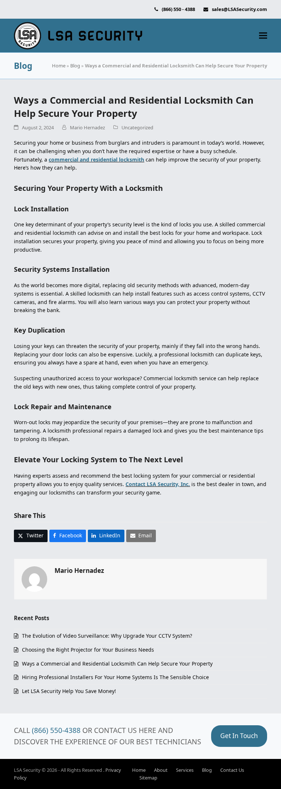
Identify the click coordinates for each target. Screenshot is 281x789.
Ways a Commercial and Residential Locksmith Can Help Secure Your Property (117, 663)
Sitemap (148, 777)
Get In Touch (239, 735)
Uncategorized (137, 127)
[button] (263, 36)
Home (58, 65)
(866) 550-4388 (56, 730)
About (161, 770)
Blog (75, 65)
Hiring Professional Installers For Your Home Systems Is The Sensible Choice (115, 677)
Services (185, 770)
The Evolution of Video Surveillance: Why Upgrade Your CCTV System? (107, 635)
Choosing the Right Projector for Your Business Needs (88, 649)
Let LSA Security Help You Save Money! (69, 691)
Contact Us (232, 770)
